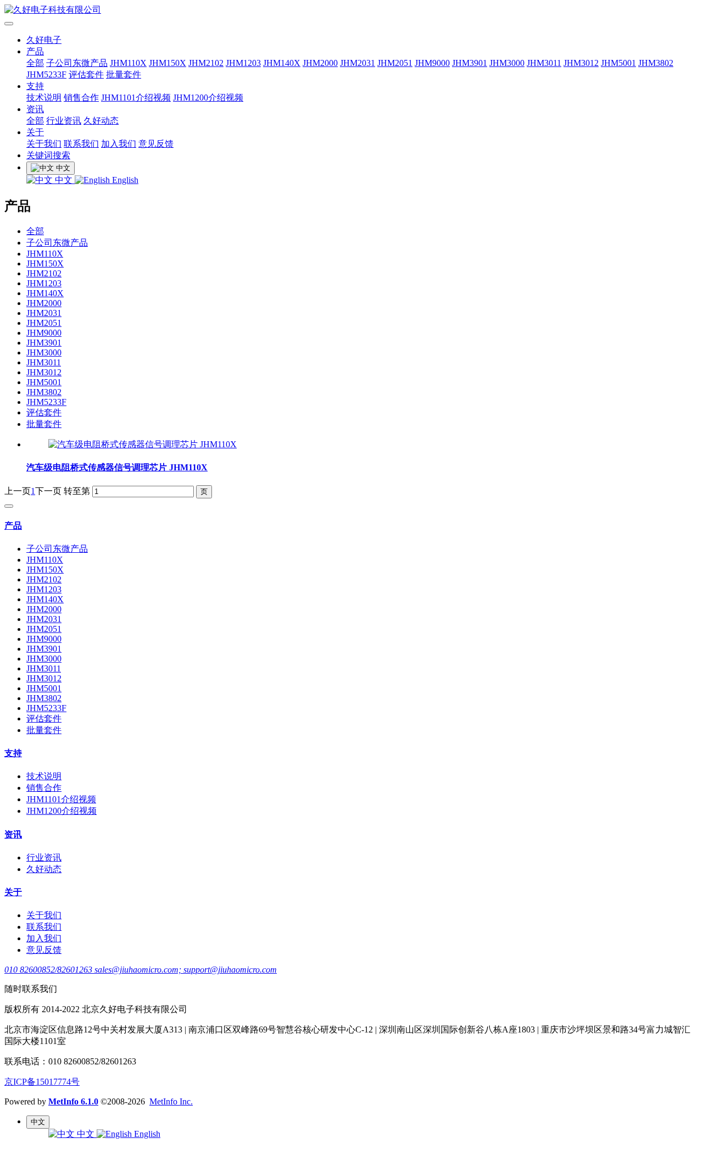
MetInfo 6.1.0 (73, 1101)
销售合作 (81, 97)
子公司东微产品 (77, 63)
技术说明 (44, 97)
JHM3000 (507, 63)
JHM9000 (432, 63)
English (124, 180)
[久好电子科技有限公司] (351, 10)
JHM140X (281, 63)
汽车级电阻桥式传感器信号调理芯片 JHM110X (117, 467)
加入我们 (118, 143)
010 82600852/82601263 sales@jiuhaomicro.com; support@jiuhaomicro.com (140, 969)
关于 (35, 132)
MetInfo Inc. (171, 1101)
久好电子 (44, 40)
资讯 (35, 109)
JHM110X (128, 63)
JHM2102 (206, 63)
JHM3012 (581, 63)
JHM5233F (46, 74)
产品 (35, 51)
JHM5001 (618, 63)
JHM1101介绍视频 (136, 97)
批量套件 (123, 74)
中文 (64, 180)
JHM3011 (544, 63)
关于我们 (44, 143)
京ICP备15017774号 (42, 1081)
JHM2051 (394, 63)
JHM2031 (357, 63)
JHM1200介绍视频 (208, 97)
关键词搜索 (48, 155)
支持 (35, 86)
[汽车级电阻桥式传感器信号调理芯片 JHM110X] (142, 444)
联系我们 (81, 143)
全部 (35, 63)
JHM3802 (655, 63)
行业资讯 (63, 120)
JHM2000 (320, 63)
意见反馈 (156, 143)
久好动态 (101, 120)
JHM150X (167, 63)
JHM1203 (243, 63)
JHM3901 (469, 63)
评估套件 (86, 74)
